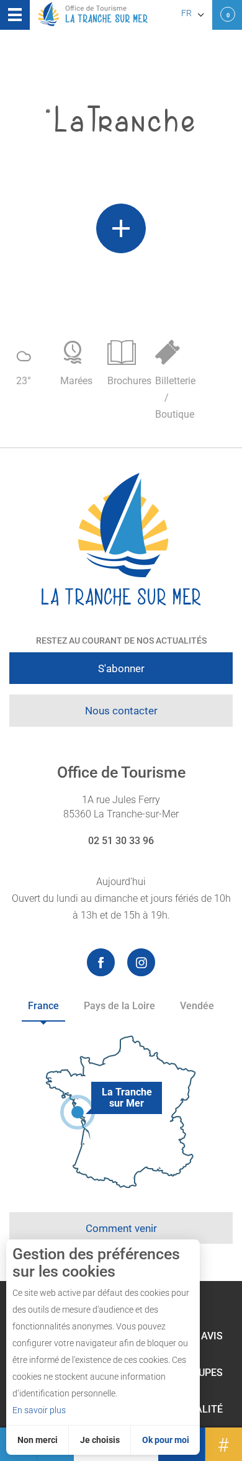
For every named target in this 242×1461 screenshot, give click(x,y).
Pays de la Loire (119, 1006)
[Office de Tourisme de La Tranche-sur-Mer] (121, 539)
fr (186, 13)
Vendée (197, 1006)
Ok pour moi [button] (165, 1440)
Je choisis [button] (100, 1440)
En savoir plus (39, 1410)
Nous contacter (121, 710)
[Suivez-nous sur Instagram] (141, 962)
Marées (76, 381)
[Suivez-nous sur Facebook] (101, 962)
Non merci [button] (37, 1440)
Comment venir (121, 1228)
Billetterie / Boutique (172, 397)
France (43, 1006)
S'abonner (121, 668)
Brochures (125, 381)
